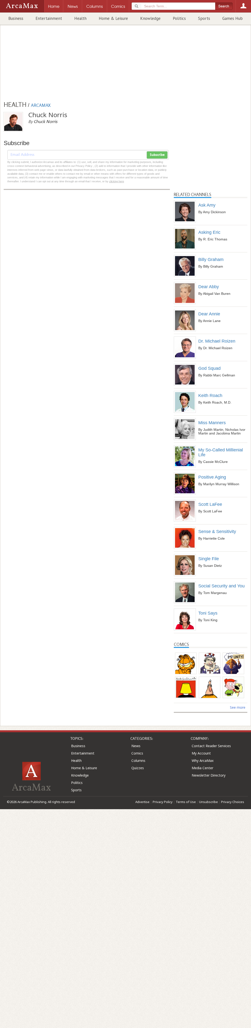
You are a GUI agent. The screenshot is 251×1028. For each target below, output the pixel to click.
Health (80, 18)
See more (237, 707)
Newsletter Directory (209, 775)
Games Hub (232, 18)
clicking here (116, 181)
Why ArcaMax (202, 760)
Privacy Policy (163, 802)
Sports (204, 18)
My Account (201, 753)
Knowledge (150, 18)
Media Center (202, 768)
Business (15, 18)
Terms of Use (186, 802)
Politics (179, 18)
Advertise (142, 802)
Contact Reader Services (211, 745)
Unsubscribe (208, 802)
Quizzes (137, 768)
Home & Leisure (113, 18)
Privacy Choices (232, 802)
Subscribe (157, 155)
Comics (137, 753)
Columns (138, 760)
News (135, 745)
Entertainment (49, 18)
